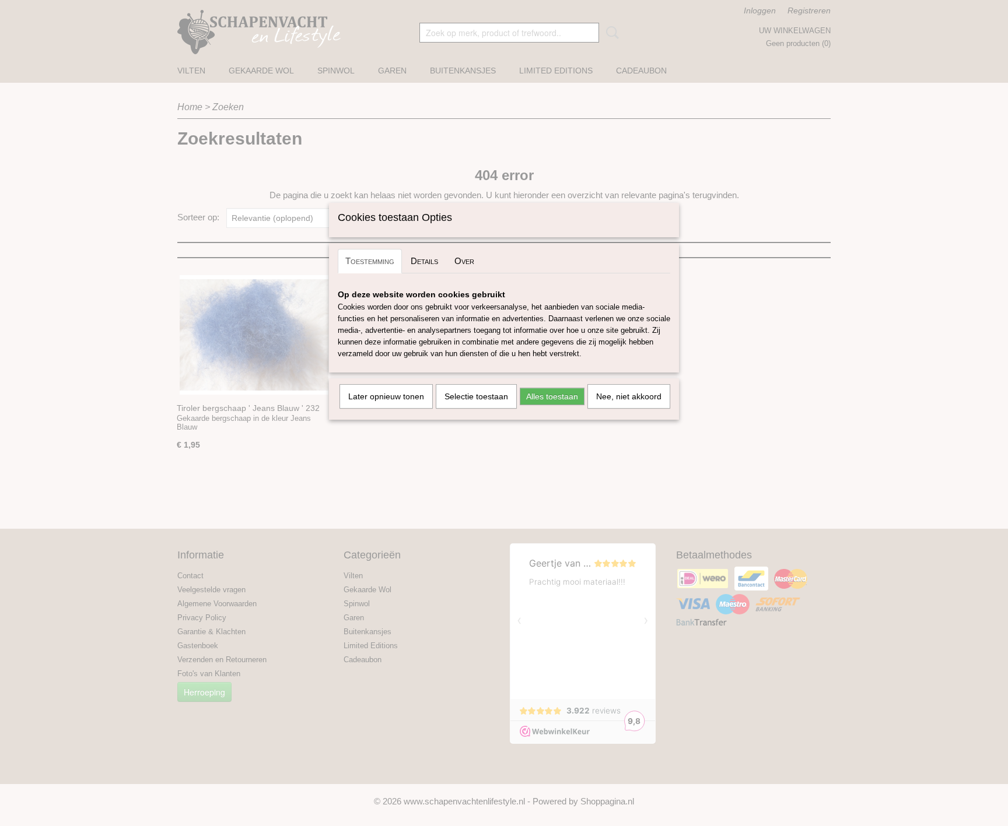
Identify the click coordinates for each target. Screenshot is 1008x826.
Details (424, 261)
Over (464, 261)
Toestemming (369, 261)
